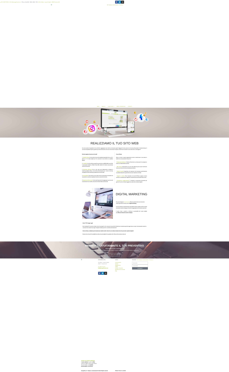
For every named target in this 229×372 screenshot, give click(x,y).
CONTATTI (130, 106)
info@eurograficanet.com (103, 268)
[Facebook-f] (116, 2)
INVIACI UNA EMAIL (114, 254)
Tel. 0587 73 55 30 (101, 266)
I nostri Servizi (110, 106)
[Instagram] (122, 2)
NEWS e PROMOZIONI (121, 106)
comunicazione (127, 201)
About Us (103, 106)
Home (98, 106)
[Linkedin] (119, 2)
